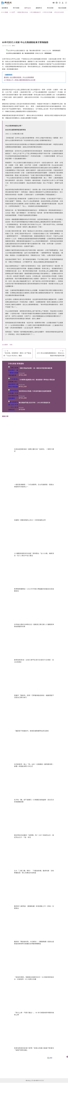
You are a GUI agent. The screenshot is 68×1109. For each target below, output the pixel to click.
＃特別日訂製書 (47, 12)
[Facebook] (56, 2)
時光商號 (50, 8)
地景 (11, 345)
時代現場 (16, 8)
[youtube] (53, 2)
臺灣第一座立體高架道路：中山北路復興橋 (19, 77)
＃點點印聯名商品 (22, 12)
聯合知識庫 (62, 8)
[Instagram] (59, 2)
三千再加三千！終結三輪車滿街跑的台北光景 (19, 80)
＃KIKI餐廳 (4, 12)
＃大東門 (12, 12)
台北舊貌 (5, 345)
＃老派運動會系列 (35, 12)
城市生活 (27, 8)
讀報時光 (39, 8)
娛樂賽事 (5, 8)
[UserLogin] (62, 2)
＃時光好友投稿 (59, 12)
